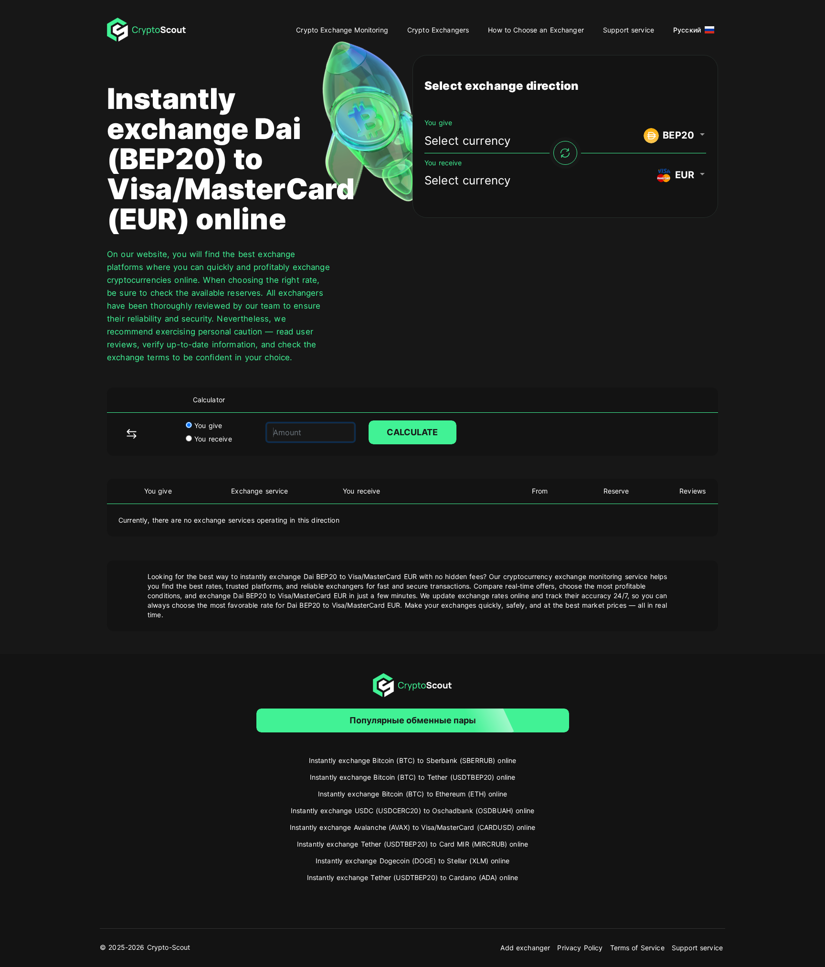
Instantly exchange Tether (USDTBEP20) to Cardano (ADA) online (412, 877)
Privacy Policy (580, 948)
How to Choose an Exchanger (536, 30)
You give (207, 425)
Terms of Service (637, 948)
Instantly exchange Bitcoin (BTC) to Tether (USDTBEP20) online (413, 777)
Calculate (412, 432)
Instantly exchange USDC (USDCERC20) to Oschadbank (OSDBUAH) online (412, 810)
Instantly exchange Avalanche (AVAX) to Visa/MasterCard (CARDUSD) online (412, 827)
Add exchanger (525, 948)
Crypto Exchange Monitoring (342, 30)
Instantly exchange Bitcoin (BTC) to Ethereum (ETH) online (412, 794)
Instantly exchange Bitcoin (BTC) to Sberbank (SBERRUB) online (413, 760)
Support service (628, 30)
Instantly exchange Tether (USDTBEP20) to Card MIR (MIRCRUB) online (412, 844)
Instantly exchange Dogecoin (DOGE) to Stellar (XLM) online (412, 861)
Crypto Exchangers (438, 30)
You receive (212, 439)
